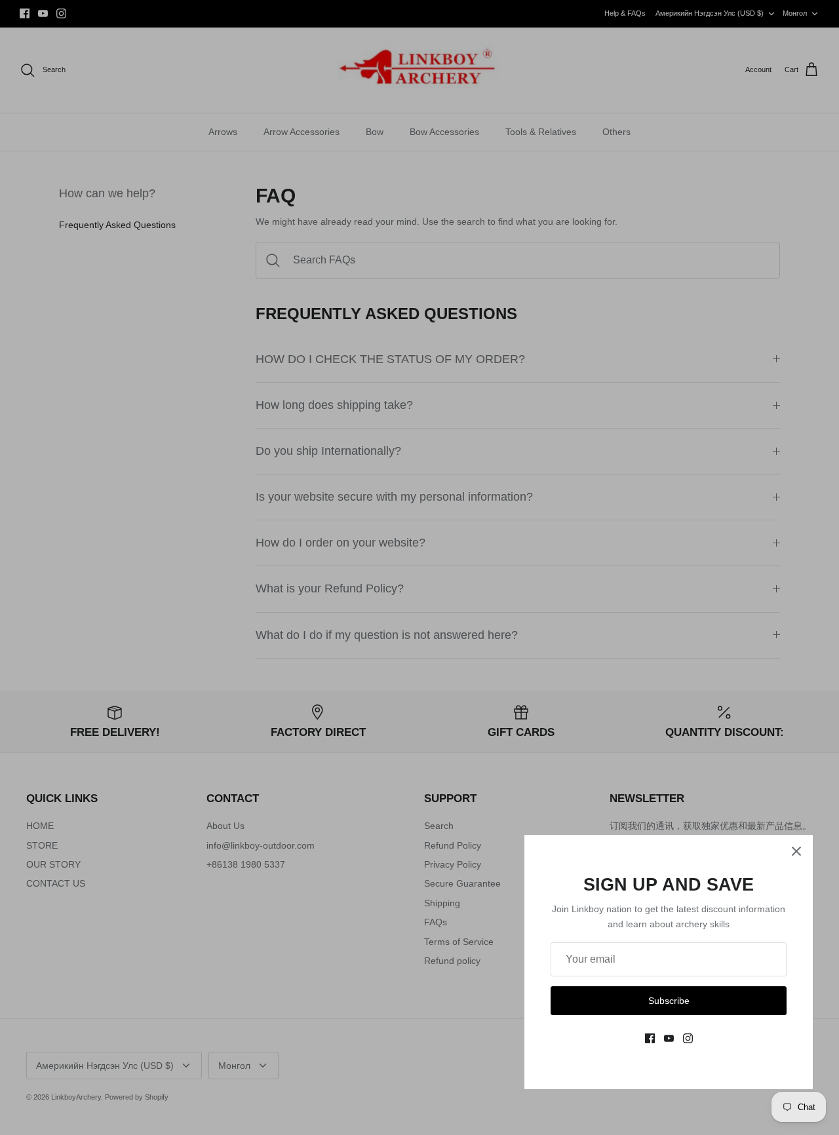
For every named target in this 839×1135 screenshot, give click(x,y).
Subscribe (669, 1000)
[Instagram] (688, 1038)
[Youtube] (669, 1038)
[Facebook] (650, 1038)
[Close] (796, 851)
